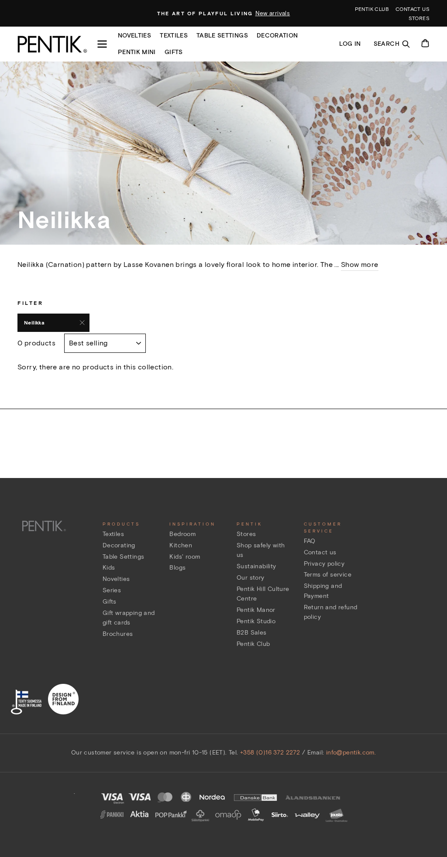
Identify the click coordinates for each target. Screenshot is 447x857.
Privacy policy (324, 563)
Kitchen (180, 545)
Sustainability (256, 566)
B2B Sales (252, 632)
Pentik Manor (256, 610)
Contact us (412, 9)
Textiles (174, 35)
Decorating (119, 545)
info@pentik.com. (351, 752)
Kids (109, 567)
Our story (251, 577)
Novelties (134, 35)
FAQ (310, 541)
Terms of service (327, 574)
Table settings (222, 35)
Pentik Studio (256, 621)
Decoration (277, 35)
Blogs (177, 567)
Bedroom (182, 534)
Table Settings (123, 556)
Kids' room (184, 556)
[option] (223, 13)
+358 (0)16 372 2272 (270, 752)
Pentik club (372, 9)
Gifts (174, 52)
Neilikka (34, 322)
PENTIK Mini (137, 52)
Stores (419, 18)
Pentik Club (253, 644)
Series (112, 590)
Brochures (118, 634)
